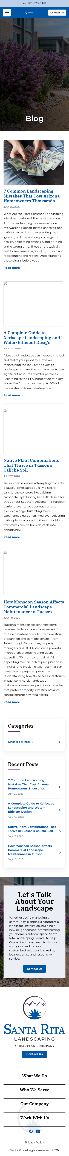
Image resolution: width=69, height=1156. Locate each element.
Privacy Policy (34, 1142)
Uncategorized (19, 741)
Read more (12, 267)
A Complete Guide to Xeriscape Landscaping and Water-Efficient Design (32, 337)
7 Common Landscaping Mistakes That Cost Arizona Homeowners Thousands (32, 196)
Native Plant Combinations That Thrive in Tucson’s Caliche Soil (31, 465)
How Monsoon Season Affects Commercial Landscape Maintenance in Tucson (34, 606)
